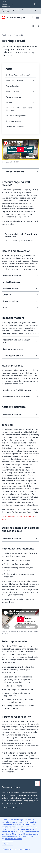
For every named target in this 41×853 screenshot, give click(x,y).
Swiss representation (14, 121)
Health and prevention (14, 80)
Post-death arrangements (16, 115)
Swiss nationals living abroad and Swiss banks (19, 109)
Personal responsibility (14, 127)
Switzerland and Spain (16, 18)
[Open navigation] (37, 17)
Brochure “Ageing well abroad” (18, 75)
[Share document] (38, 25)
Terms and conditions (13, 839)
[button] (37, 783)
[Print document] (33, 25)
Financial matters (12, 86)
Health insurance (12, 91)
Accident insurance (13, 97)
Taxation (9, 102)
